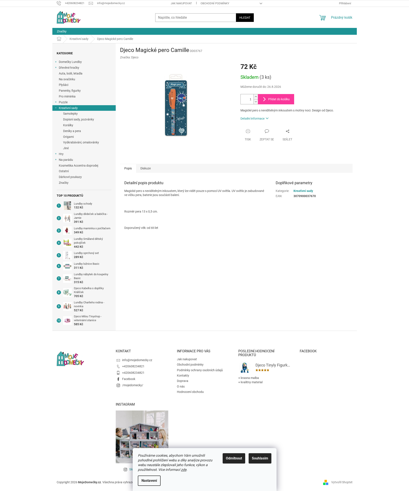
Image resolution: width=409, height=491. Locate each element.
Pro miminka (67, 96)
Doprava (182, 381)
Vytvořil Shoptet (342, 482)
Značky (63, 182)
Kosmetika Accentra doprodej (78, 165)
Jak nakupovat (181, 3)
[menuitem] (62, 31)
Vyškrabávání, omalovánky (81, 142)
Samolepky (70, 113)
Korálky (68, 125)
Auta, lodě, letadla (70, 73)
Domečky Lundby (70, 62)
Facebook (128, 379)
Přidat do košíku (279, 99)
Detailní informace (252, 118)
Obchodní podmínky (215, 3)
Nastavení (149, 481)
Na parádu (66, 159)
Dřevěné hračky (69, 67)
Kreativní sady (68, 108)
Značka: (129, 57)
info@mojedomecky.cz (137, 360)
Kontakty (183, 375)
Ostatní (64, 171)
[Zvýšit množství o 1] (256, 96)
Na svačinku (67, 79)
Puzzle (63, 102)
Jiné (66, 148)
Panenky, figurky (70, 90)
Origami (68, 136)
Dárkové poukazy (70, 177)
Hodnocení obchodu (190, 392)
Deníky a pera (72, 131)
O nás (181, 386)
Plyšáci (63, 85)
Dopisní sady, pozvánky (78, 119)
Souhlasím (260, 458)
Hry (61, 154)
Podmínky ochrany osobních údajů (200, 370)
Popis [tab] (128, 168)
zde (183, 470)
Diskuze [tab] (145, 168)
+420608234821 (133, 366)
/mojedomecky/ (132, 385)
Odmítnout (234, 458)
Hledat (244, 17)
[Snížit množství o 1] (256, 101)
